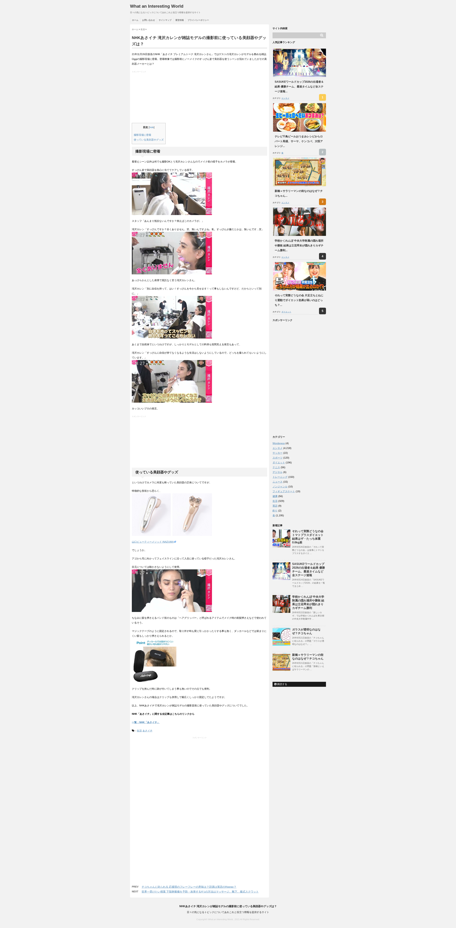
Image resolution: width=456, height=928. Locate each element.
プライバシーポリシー (198, 20)
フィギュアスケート (284, 491)
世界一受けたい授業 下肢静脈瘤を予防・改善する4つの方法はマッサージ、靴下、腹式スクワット (200, 891)
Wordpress (279, 443)
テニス (276, 467)
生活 (139, 730)
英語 (275, 505)
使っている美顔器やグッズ (149, 139)
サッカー (278, 452)
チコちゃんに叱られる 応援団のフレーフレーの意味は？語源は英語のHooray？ (189, 886)
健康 (275, 496)
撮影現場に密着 (142, 134)
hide (151, 127)
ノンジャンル (280, 486)
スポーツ (278, 457)
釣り (275, 510)
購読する (281, 684)
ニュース (278, 481)
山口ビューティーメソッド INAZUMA (153, 541)
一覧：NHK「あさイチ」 (146, 722)
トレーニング (280, 476)
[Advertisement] (200, 98)
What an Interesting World (156, 6)
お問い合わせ (148, 20)
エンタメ (285, 98)
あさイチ (147, 730)
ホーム (135, 20)
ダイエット (286, 312)
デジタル (278, 472)
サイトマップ (165, 20)
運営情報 (179, 20)
